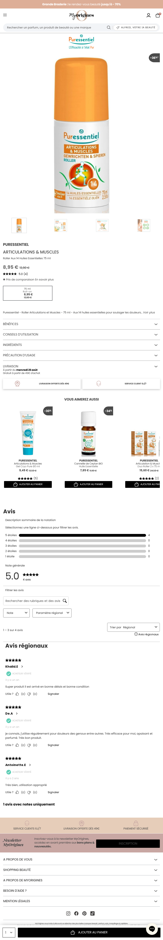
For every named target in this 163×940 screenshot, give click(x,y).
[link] (148, 15)
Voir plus (149, 312)
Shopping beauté (17, 870)
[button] (152, 929)
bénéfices (10, 324)
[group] (81, 131)
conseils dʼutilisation (20, 334)
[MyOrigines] (81, 15)
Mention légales (16, 901)
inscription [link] (128, 843)
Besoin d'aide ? (15, 891)
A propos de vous (17, 859)
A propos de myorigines (22, 880)
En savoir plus (44, 279)
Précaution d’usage (19, 355)
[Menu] (5, 15)
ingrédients (12, 345)
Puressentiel (16, 244)
